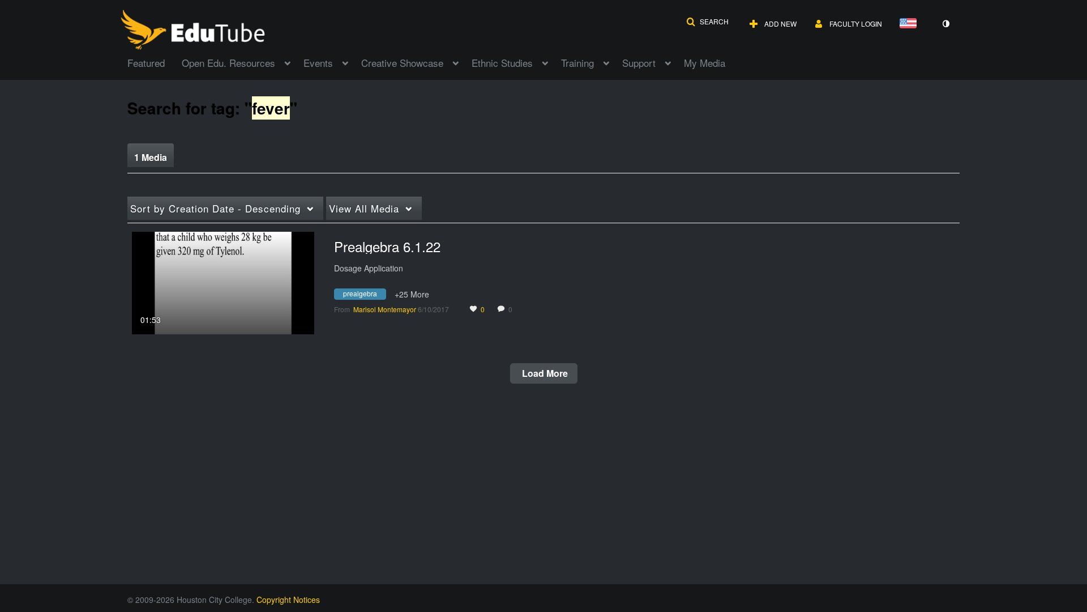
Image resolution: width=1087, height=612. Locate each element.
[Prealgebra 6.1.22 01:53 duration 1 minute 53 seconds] (223, 281)
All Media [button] (364, 208)
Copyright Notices (288, 599)
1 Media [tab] (150, 157)
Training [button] (577, 63)
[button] (707, 21)
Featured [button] (146, 63)
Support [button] (639, 63)
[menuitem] (154, 62)
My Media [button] (704, 63)
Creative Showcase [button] (402, 63)
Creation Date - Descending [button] (215, 208)
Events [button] (318, 63)
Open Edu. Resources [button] (228, 63)
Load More (544, 373)
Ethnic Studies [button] (502, 63)
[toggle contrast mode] (945, 24)
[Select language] (910, 24)
